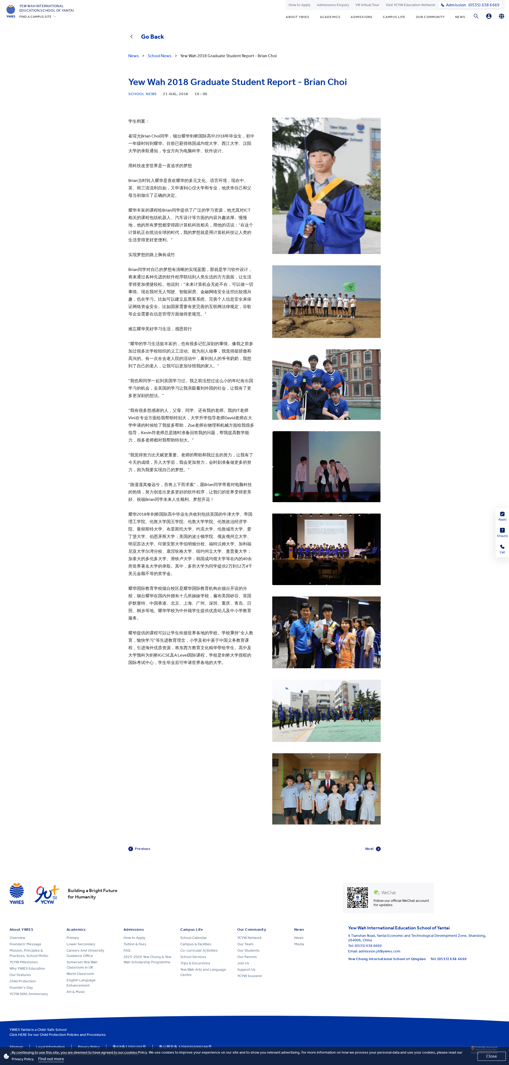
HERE (22, 1034)
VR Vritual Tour (367, 5)
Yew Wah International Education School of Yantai (46, 8)
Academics (330, 17)
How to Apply (299, 5)
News (460, 17)
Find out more (51, 1058)
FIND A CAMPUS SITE (35, 17)
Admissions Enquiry (333, 5)
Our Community (430, 17)
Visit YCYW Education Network (410, 5)
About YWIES (297, 17)
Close (491, 1056)
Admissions (361, 17)
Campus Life (394, 17)
